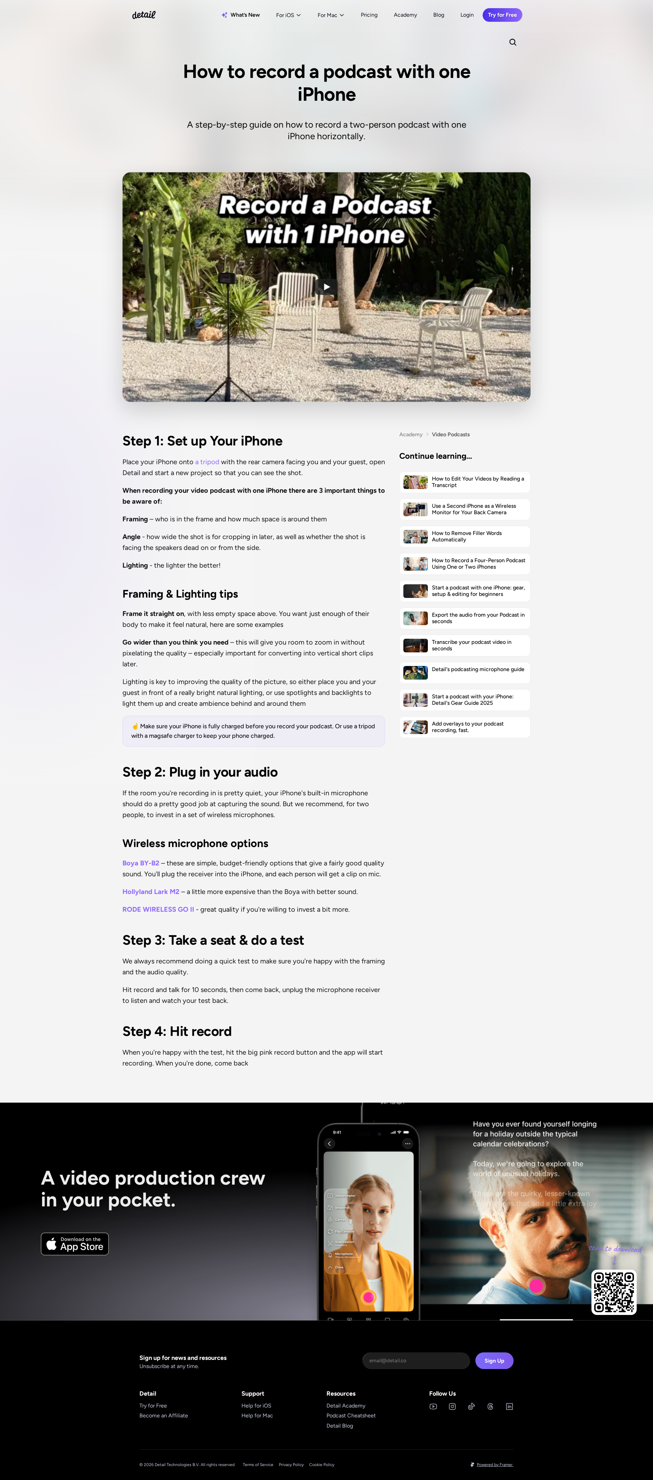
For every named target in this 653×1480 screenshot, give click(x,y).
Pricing (369, 15)
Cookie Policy (321, 1464)
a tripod (208, 462)
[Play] (326, 287)
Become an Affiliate (163, 1415)
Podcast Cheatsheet (351, 1415)
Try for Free (153, 1405)
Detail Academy (345, 1405)
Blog (438, 15)
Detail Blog (339, 1425)
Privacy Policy (291, 1464)
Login (467, 15)
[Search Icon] (513, 42)
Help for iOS (256, 1405)
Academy (405, 15)
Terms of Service (258, 1464)
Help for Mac (257, 1415)
